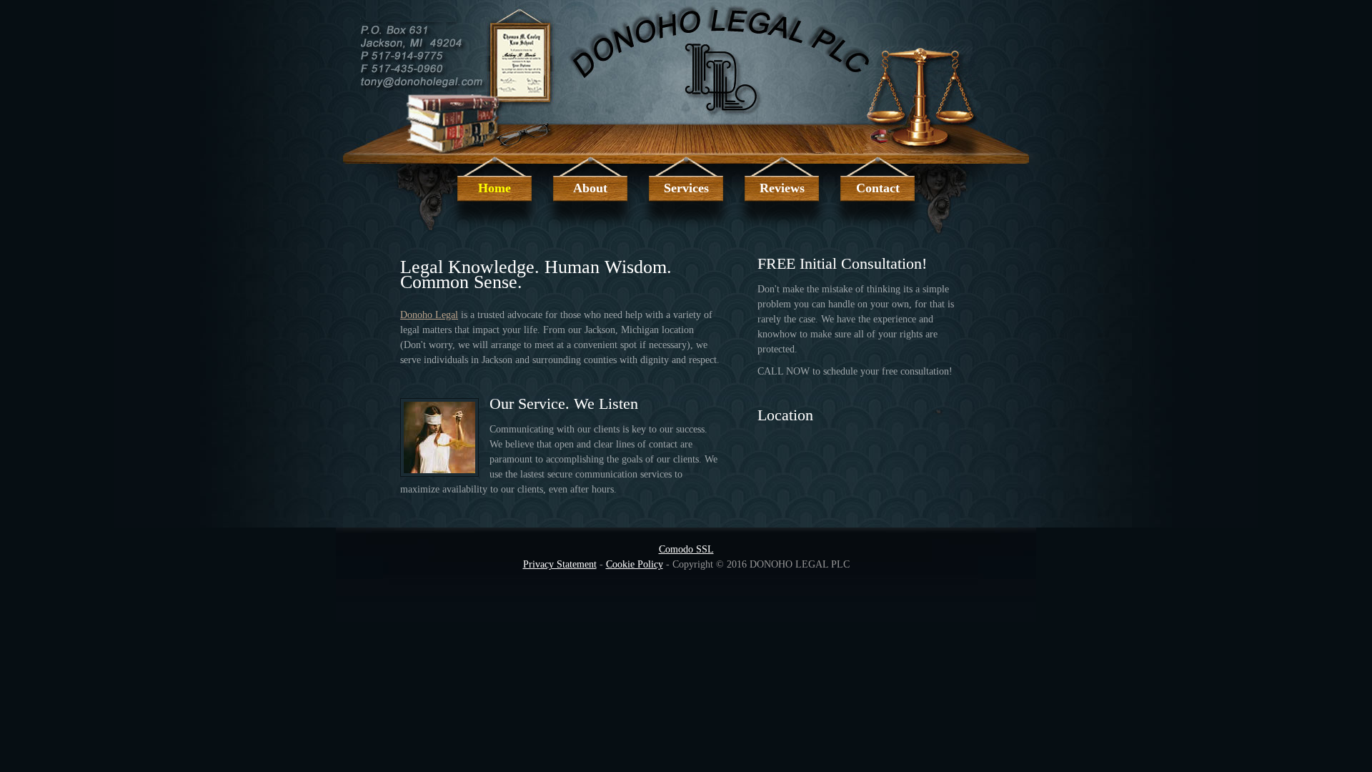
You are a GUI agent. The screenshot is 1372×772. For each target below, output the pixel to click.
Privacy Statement (560, 564)
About (590, 188)
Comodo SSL (686, 549)
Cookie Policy (634, 564)
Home (494, 188)
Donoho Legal (429, 315)
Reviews (782, 188)
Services (686, 188)
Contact (878, 188)
